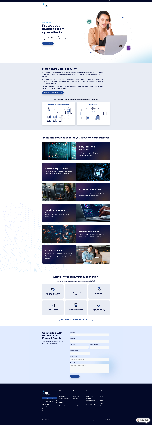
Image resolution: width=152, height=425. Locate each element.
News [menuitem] (101, 407)
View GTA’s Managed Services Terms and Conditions (76, 319)
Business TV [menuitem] (75, 405)
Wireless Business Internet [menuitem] (64, 398)
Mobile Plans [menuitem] (61, 407)
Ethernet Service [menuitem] (62, 396)
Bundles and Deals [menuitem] (91, 404)
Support (90, 5)
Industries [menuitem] (102, 390)
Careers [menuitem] (101, 403)
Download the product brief (53, 92)
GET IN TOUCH (48, 43)
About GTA (97, 5)
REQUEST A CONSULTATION (49, 398)
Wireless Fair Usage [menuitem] (84, 420)
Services (82, 5)
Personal (44, 0)
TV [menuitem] (73, 402)
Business (50, 0)
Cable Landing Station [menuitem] (90, 400)
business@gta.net (46, 406)
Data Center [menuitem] (88, 398)
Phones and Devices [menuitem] (63, 405)
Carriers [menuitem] (101, 396)
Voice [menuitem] (74, 390)
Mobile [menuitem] (61, 402)
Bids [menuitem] (70, 420)
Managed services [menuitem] (91, 390)
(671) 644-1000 (45, 404)
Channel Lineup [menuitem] (76, 407)
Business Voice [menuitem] (76, 394)
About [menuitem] (101, 400)
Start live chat (50, 401)
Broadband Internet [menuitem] (63, 394)
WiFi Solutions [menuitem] (89, 394)
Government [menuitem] (102, 394)
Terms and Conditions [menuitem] (76, 420)
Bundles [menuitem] (87, 407)
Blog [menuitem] (101, 405)
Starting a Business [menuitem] (103, 412)
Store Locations (45, 408)
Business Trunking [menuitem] (76, 396)
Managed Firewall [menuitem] (89, 396)
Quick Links (106, 5)
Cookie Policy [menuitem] (97, 420)
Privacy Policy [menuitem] (91, 420)
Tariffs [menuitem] (101, 420)
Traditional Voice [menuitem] (76, 398)
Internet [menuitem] (61, 390)
